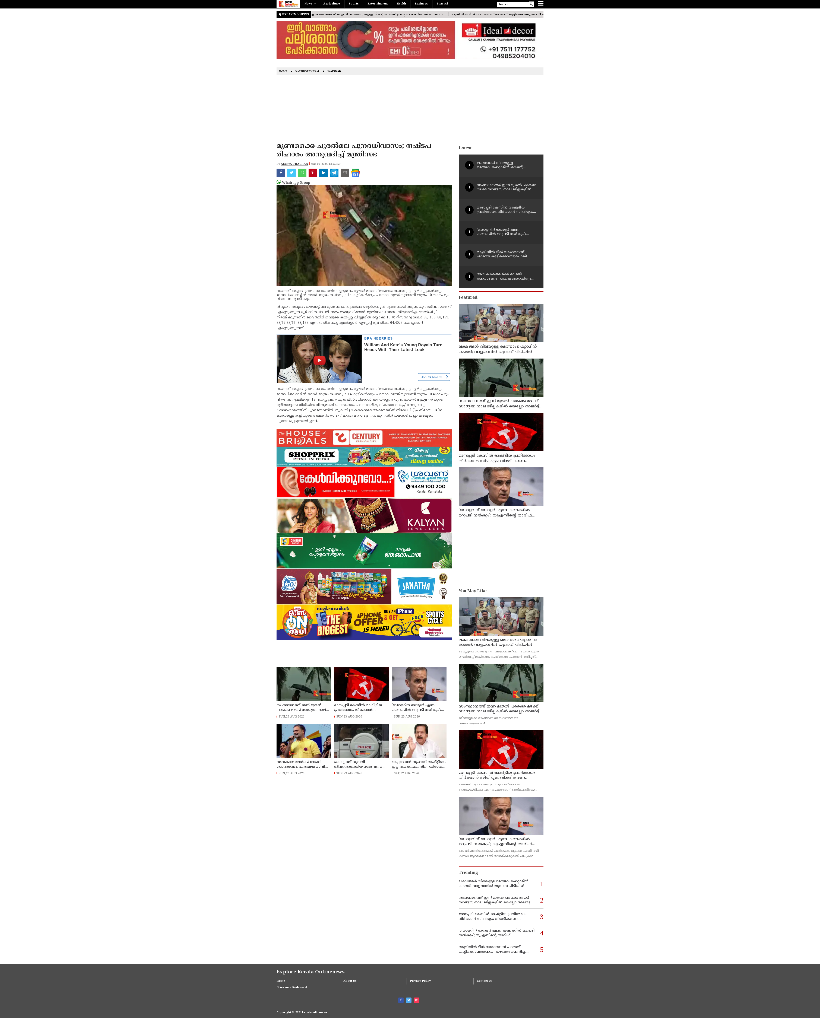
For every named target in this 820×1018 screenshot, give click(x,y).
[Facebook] (401, 1000)
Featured (468, 297)
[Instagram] (416, 1000)
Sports (354, 4)
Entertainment (378, 4)
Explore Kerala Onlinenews (310, 972)
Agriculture (331, 4)
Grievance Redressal (292, 987)
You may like (472, 591)
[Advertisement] (410, 110)
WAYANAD (334, 71)
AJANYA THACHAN (294, 164)
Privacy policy (420, 981)
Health (401, 4)
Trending (468, 873)
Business (421, 4)
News (308, 4)
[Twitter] (408, 1000)
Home (283, 71)
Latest (465, 148)
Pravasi (442, 4)
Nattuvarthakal (307, 71)
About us (350, 981)
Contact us (484, 981)
